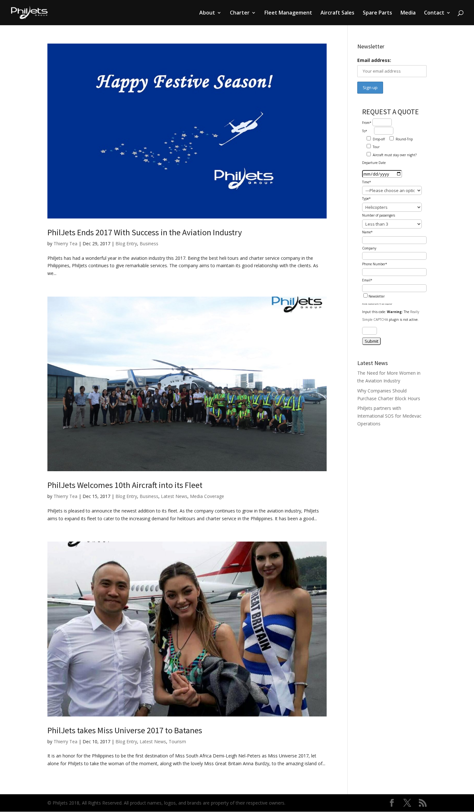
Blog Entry (126, 243)
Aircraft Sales (337, 13)
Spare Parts (377, 13)
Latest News (174, 496)
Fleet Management (288, 13)
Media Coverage (207, 496)
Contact (434, 13)
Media (408, 13)
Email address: (374, 60)
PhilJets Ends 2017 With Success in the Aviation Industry (144, 232)
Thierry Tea (65, 243)
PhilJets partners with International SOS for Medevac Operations (389, 416)
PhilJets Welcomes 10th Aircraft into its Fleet (124, 485)
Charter (240, 13)
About (207, 13)
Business (149, 243)
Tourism (177, 741)
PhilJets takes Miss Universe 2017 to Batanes (124, 730)
